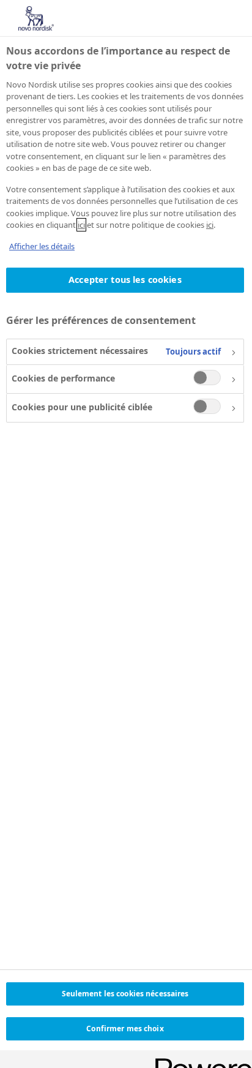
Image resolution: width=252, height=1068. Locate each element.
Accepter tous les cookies (125, 279)
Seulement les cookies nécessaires (125, 993)
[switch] (207, 377)
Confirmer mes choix (124, 1028)
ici (81, 224)
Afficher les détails (42, 246)
